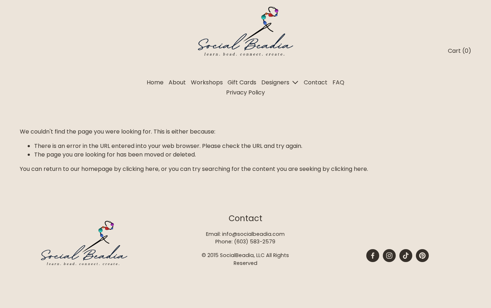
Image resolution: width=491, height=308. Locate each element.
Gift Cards (242, 82)
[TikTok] (405, 255)
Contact (315, 82)
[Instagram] (389, 255)
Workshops (207, 82)
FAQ (338, 82)
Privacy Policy (245, 92)
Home (155, 82)
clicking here (141, 169)
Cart (459, 51)
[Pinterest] (422, 255)
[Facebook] (372, 255)
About (177, 82)
